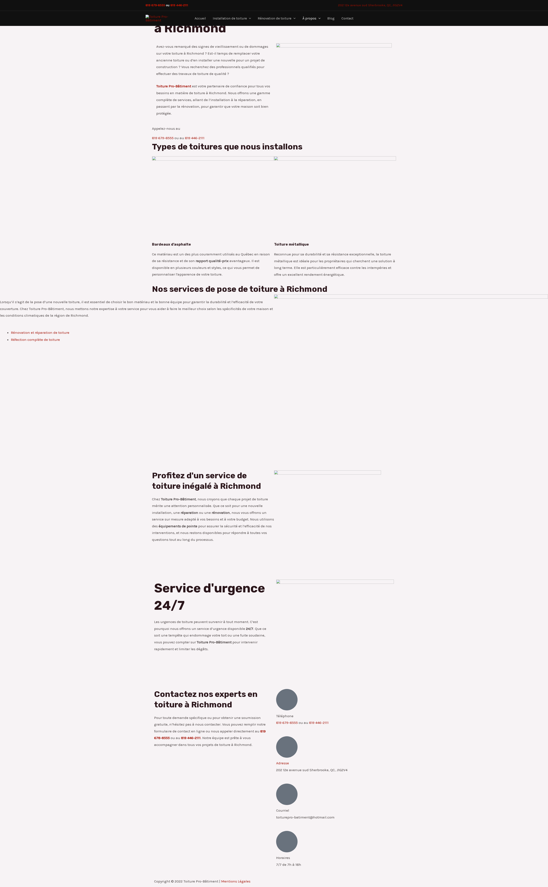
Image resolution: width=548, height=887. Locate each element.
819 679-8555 (155, 5)
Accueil (200, 18)
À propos (309, 18)
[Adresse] (287, 747)
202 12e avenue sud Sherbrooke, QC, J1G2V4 (370, 5)
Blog (331, 18)
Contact (347, 18)
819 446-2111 (179, 5)
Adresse (282, 763)
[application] (249, 18)
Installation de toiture (230, 18)
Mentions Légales (235, 881)
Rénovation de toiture (274, 18)
